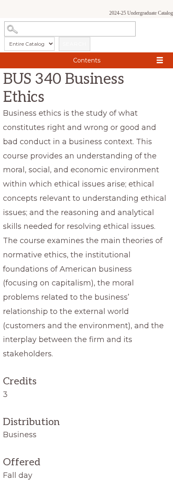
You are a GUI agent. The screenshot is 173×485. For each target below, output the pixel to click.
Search (74, 44)
